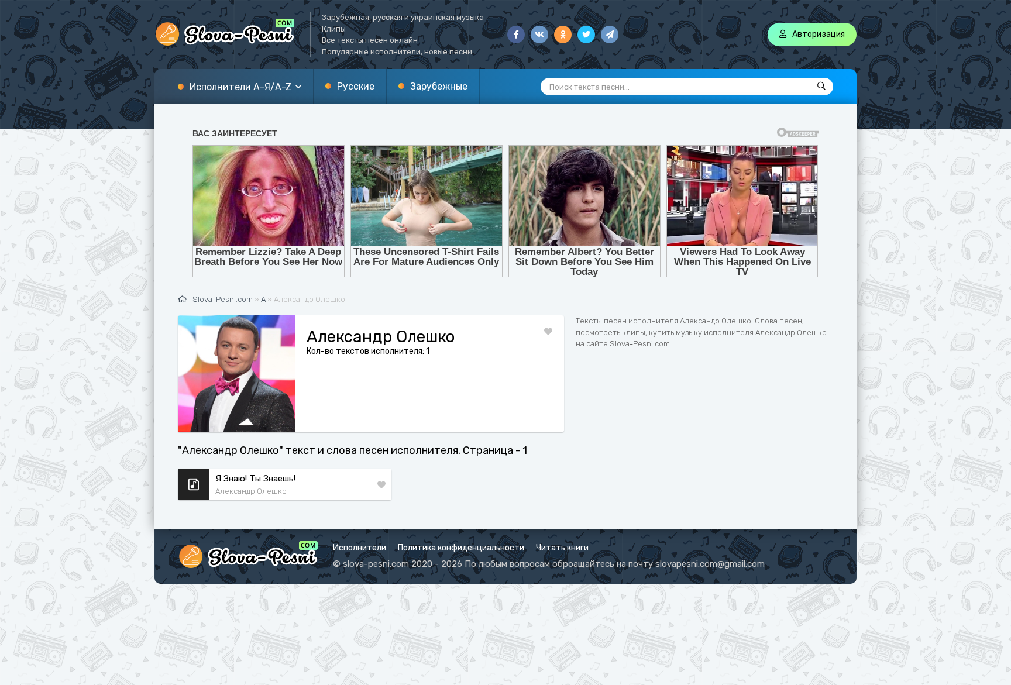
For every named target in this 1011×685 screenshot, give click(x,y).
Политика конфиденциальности (461, 548)
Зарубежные (438, 86)
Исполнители (359, 548)
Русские (355, 86)
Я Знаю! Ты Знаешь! (255, 478)
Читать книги (562, 548)
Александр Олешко (251, 491)
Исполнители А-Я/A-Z (240, 86)
